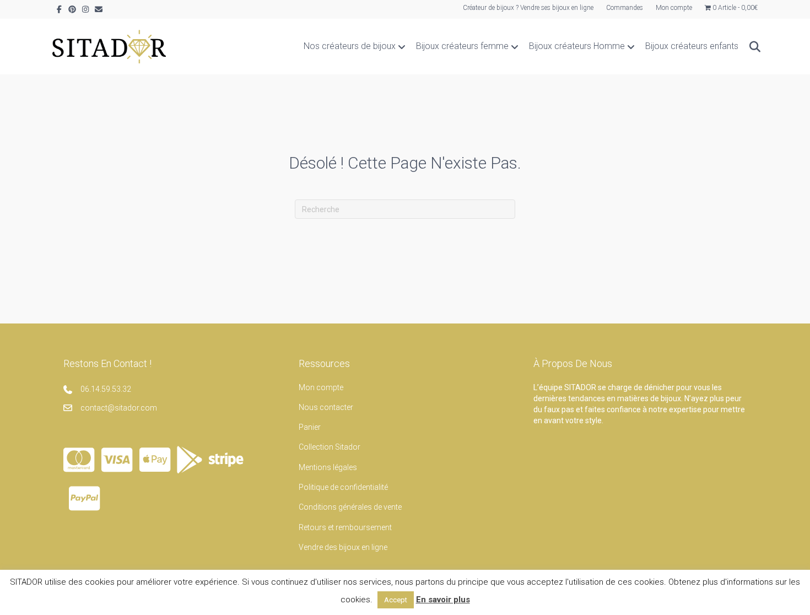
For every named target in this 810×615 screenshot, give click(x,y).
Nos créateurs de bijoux (350, 46)
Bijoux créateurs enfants (691, 46)
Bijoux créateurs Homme (577, 46)
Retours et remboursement (345, 527)
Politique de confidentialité (343, 487)
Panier (310, 427)
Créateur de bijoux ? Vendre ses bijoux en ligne (528, 8)
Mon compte (674, 8)
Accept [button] (395, 600)
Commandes (624, 8)
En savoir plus (443, 600)
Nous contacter (326, 407)
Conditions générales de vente (350, 507)
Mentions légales (328, 467)
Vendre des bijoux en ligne (343, 547)
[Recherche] (751, 47)
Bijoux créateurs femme (462, 46)
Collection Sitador (329, 447)
